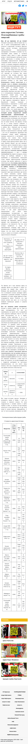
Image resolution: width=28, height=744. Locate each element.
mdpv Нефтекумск (6, 698)
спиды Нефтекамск (6, 695)
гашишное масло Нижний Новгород (19, 713)
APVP (3, 1)
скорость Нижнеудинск (19, 706)
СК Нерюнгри (6, 691)
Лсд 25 (10, 1)
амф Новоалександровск (13, 723)
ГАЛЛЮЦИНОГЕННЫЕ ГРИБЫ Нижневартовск (19, 695)
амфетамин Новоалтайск (12, 729)
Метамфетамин (19, 1)
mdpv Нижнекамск (19, 701)
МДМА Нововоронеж (12, 734)
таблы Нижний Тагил (12, 718)
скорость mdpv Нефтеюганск (6, 703)
